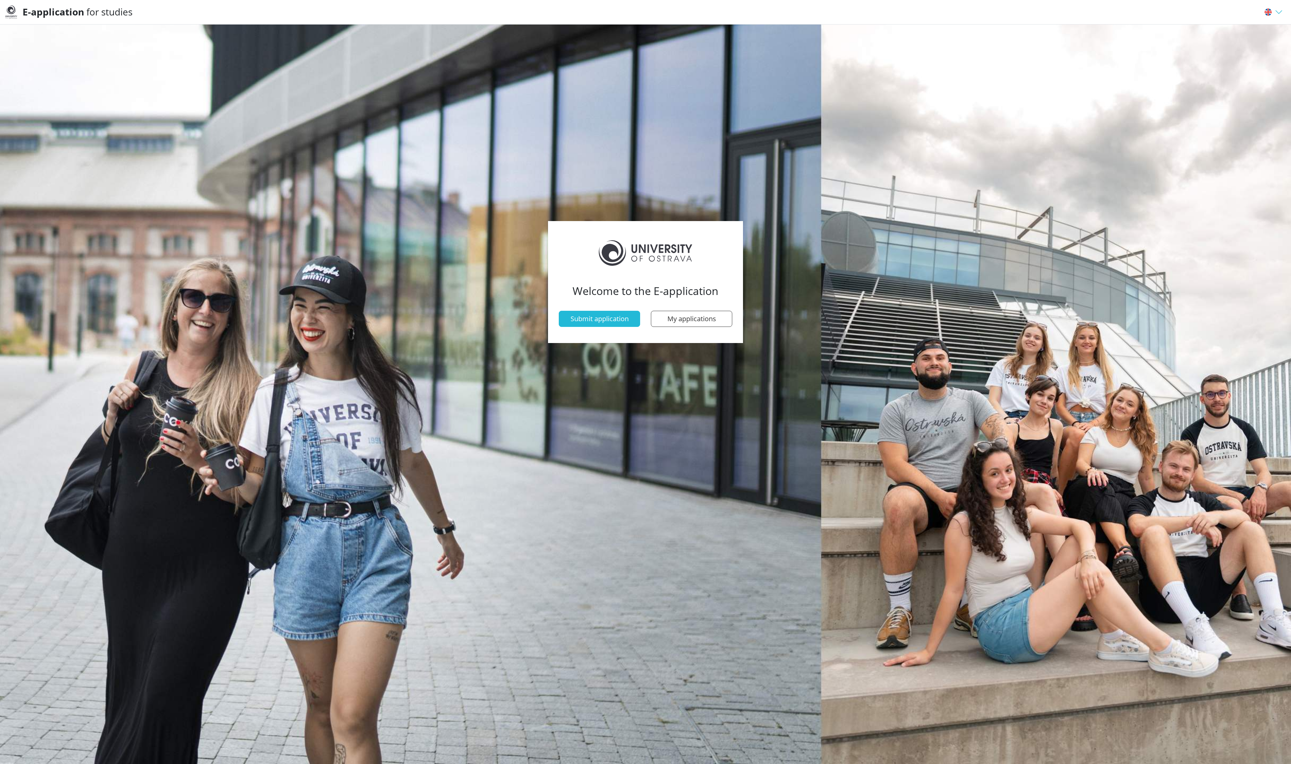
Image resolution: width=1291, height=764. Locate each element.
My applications (691, 318)
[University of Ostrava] (14, 12)
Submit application (600, 318)
